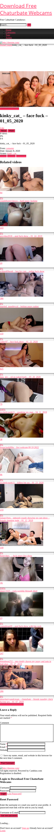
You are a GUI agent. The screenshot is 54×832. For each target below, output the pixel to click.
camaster (10, 148)
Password (4, 790)
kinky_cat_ (12, 153)
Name (3, 744)
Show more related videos (12, 704)
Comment (4, 723)
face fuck (11, 156)
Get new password (9, 816)
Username (4, 787)
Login (3, 794)
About (3, 131)
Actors (9, 37)
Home (8, 30)
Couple (9, 45)
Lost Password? (14, 793)
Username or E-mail (9, 812)
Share (11, 131)
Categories (10, 32)
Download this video (9, 108)
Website (3, 750)
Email (3, 747)
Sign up (25, 828)
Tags (8, 35)
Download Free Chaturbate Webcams (26, 9)
